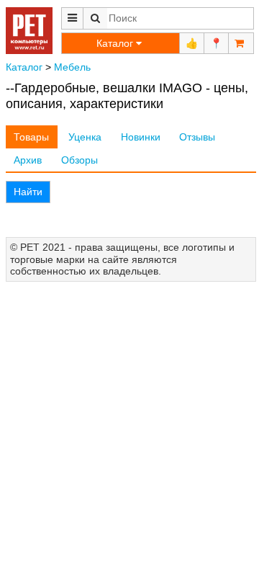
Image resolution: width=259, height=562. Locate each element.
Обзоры (79, 160)
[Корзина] (241, 43)
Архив (28, 160)
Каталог (24, 67)
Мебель (72, 67)
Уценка (84, 137)
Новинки (140, 137)
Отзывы (197, 137)
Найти (28, 191)
